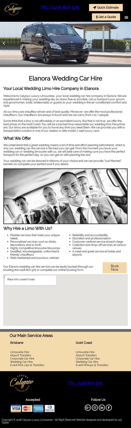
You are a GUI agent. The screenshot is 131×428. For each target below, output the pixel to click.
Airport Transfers (86, 355)
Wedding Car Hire (21, 361)
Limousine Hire (85, 352)
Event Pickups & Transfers (92, 365)
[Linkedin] (102, 408)
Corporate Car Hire (22, 358)
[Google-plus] (88, 408)
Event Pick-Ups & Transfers (27, 365)
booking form (74, 270)
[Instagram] (95, 408)
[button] (126, 17)
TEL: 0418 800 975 (60, 7)
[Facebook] (109, 408)
